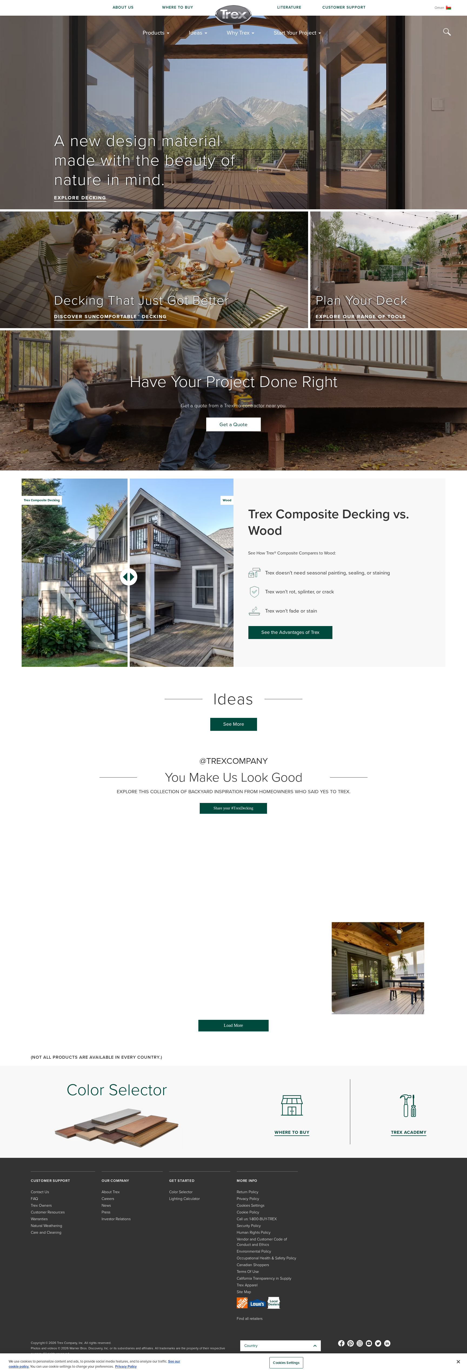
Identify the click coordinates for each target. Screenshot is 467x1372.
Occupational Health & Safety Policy (266, 1258)
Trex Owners (41, 1205)
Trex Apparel (247, 1285)
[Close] (458, 1362)
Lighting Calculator (184, 1199)
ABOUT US (123, 7)
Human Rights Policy (254, 1232)
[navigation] (233, 8)
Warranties (39, 1219)
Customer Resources (48, 1212)
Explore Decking (80, 197)
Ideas (195, 32)
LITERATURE (289, 7)
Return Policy (247, 1192)
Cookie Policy (248, 1212)
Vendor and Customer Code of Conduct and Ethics (262, 1241)
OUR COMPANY (115, 1180)
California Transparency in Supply (264, 1278)
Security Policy (249, 1226)
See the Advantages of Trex (290, 632)
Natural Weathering (46, 1226)
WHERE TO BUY (177, 7)
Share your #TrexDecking (233, 808)
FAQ (34, 1199)
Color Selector (180, 1192)
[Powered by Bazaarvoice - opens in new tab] (403, 1036)
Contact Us (40, 1192)
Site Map (244, 1292)
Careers (108, 1199)
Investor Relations (116, 1219)
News (106, 1205)
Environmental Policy (254, 1251)
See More (233, 724)
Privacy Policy (248, 1199)
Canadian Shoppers (253, 1265)
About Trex (111, 1192)
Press (106, 1212)
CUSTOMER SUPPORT (344, 7)
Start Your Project (295, 32)
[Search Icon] (447, 32)
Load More (221, 1027)
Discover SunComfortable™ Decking (110, 316)
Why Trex (238, 32)
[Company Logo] (233, 14)
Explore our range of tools (361, 316)
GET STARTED (182, 1180)
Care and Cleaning (46, 1232)
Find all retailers (249, 1318)
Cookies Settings (286, 1362)
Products (154, 32)
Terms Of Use (248, 1272)
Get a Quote (233, 424)
